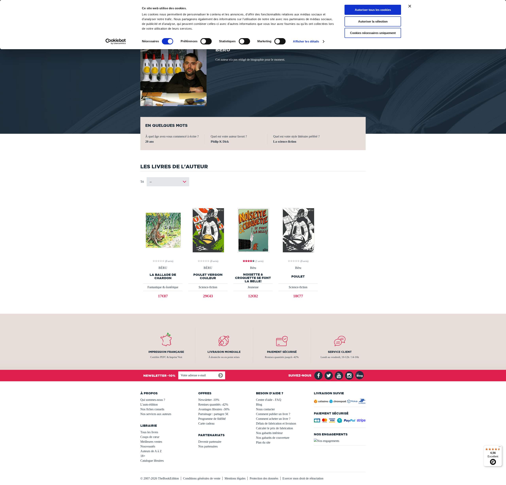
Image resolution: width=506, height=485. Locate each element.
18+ (142, 456)
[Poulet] (298, 230)
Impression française (166, 351)
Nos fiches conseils (152, 409)
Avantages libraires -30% (213, 409)
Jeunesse (253, 287)
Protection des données (264, 478)
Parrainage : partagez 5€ (213, 414)
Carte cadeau (206, 423)
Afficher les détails (306, 41)
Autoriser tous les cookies (373, 9)
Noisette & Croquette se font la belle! (253, 278)
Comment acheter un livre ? (273, 418)
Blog (259, 404)
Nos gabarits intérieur (269, 433)
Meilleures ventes (151, 441)
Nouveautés (147, 446)
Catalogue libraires (152, 460)
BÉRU (163, 267)
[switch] (206, 41)
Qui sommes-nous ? (152, 399)
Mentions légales (235, 478)
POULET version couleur (208, 276)
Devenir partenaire (209, 441)
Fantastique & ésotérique (162, 287)
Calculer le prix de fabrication (274, 428)
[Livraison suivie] (340, 402)
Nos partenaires (208, 446)
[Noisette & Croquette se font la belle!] (253, 230)
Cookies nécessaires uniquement (373, 33)
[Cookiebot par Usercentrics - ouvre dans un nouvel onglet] (115, 41)
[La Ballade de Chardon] (163, 230)
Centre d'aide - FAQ (268, 399)
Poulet (298, 276)
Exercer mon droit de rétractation (302, 478)
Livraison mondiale (224, 351)
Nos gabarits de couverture (272, 437)
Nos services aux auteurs (155, 414)
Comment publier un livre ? (273, 414)
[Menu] (499, 447)
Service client (340, 351)
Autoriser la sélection (373, 21)
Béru (253, 267)
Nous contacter (265, 409)
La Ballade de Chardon (163, 276)
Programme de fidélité (212, 418)
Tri (142, 181)
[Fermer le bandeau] (409, 6)
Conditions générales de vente (201, 478)
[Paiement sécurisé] (340, 422)
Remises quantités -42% (213, 404)
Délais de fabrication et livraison (276, 423)
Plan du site (263, 442)
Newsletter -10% (208, 399)
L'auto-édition (149, 404)
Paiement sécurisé (282, 351)
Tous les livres (149, 432)
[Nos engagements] (340, 441)
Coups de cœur (149, 437)
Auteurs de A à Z (151, 451)
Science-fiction (208, 287)
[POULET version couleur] (208, 230)
